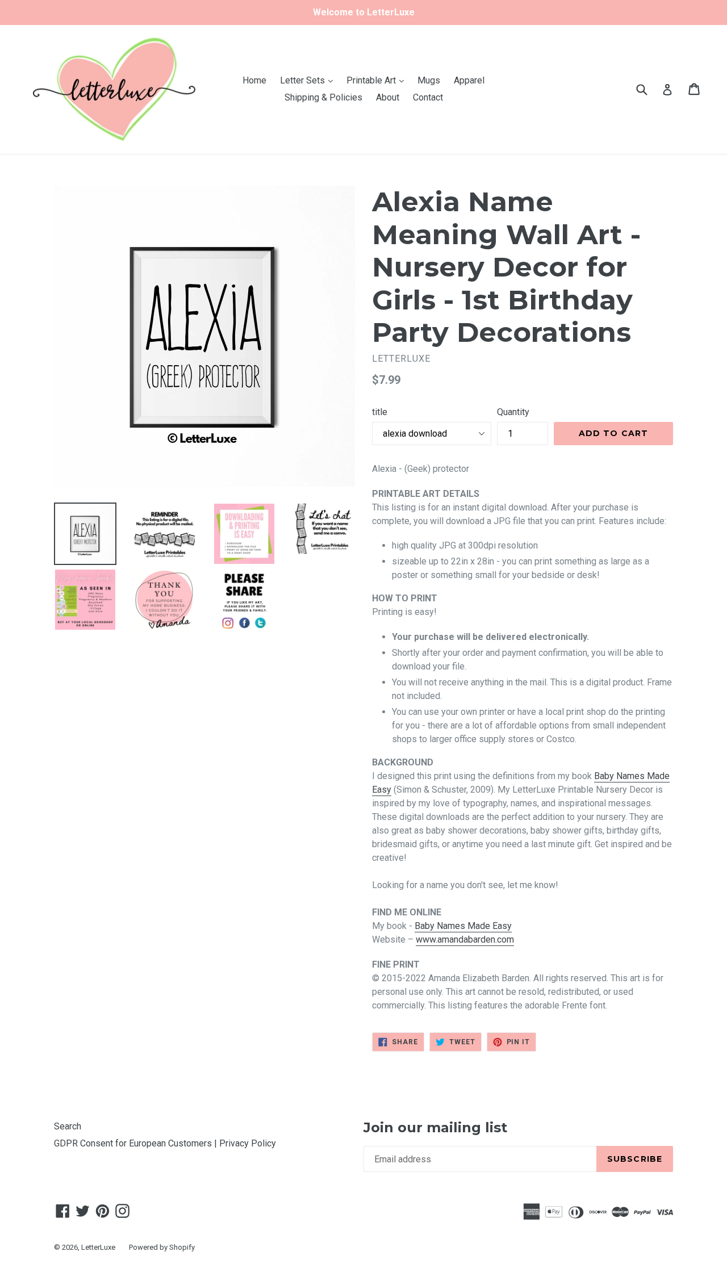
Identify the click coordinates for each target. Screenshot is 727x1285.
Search (67, 1126)
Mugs (428, 80)
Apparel (469, 80)
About (387, 97)
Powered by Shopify (162, 1247)
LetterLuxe (98, 1247)
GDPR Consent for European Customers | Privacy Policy (165, 1143)
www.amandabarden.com (465, 939)
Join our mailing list (435, 1128)
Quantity (513, 412)
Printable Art (378, 80)
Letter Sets (309, 80)
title (379, 412)
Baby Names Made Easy (463, 925)
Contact (428, 97)
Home (254, 80)
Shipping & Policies (323, 97)
